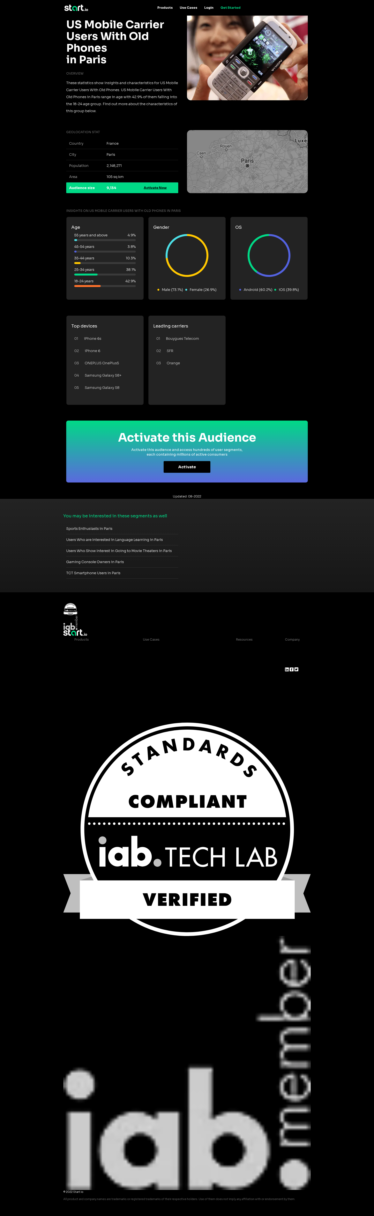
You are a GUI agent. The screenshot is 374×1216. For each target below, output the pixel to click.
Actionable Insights (89, 694)
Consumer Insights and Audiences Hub (174, 647)
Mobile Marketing (157, 663)
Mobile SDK (83, 686)
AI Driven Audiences (90, 663)
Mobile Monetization (159, 671)
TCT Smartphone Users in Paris (93, 573)
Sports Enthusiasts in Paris (89, 529)
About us (292, 647)
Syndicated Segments (91, 671)
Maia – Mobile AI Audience (95, 647)
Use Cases (188, 8)
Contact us (241, 678)
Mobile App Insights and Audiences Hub (174, 655)
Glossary (240, 663)
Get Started (231, 8)
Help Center (242, 686)
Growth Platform (87, 678)
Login (208, 8)
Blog (236, 655)
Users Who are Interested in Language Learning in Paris (114, 540)
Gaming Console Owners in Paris (95, 562)
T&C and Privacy (245, 671)
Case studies (243, 647)
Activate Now (155, 188)
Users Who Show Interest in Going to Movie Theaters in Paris (119, 551)
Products (165, 8)
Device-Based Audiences (94, 655)
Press (289, 663)
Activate (187, 467)
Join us (291, 655)
